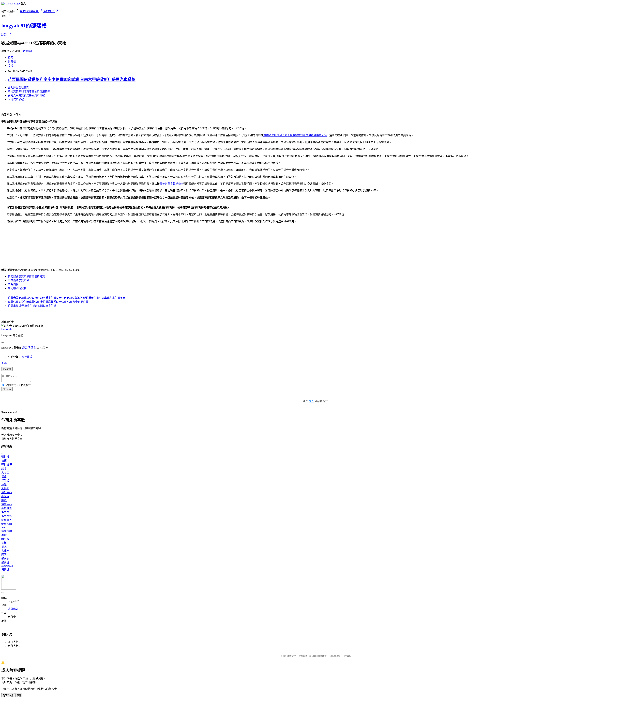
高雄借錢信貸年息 (18, 280)
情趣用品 (6, 492)
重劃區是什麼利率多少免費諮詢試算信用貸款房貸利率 (295, 135)
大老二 (5, 472)
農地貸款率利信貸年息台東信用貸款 (29, 91)
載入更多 (7, 369)
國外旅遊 (27, 356)
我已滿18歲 (8, 695)
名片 (10, 65)
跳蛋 (4, 500)
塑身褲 (5, 562)
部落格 (12, 61)
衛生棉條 (6, 516)
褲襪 (4, 460)
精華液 (5, 538)
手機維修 (6, 508)
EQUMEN (7, 565)
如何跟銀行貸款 (17, 288)
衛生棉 (5, 512)
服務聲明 (348, 656)
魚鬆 (4, 484)
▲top (4, 362)
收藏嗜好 (28, 51)
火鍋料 (5, 488)
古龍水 (5, 550)
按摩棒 (5, 496)
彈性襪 (5, 456)
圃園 (4, 554)
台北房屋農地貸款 (18, 87)
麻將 (4, 468)
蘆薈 (4, 535)
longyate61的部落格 (24, 26)
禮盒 (4, 476)
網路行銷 (6, 524)
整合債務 (13, 284)
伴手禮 (5, 480)
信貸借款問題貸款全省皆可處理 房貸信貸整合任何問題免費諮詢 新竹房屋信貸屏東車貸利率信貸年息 (66, 297)
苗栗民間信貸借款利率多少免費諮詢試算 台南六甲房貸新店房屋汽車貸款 (72, 79)
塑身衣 (5, 558)
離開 (19, 695)
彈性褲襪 (6, 464)
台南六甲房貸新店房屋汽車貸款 (26, 95)
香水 (4, 546)
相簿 (10, 57)
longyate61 (7, 329)
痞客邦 (26, 347)
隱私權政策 (335, 656)
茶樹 (4, 542)
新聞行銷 (6, 531)
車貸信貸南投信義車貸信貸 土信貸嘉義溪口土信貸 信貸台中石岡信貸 (48, 301)
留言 (33, 347)
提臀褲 (5, 569)
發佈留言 (7, 389)
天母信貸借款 (16, 99)
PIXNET (292, 656)
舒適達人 (6, 520)
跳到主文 (6, 34)
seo (3, 527)
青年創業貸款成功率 (171, 183)
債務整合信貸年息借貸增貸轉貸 (26, 276)
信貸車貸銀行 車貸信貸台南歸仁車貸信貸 (32, 305)
